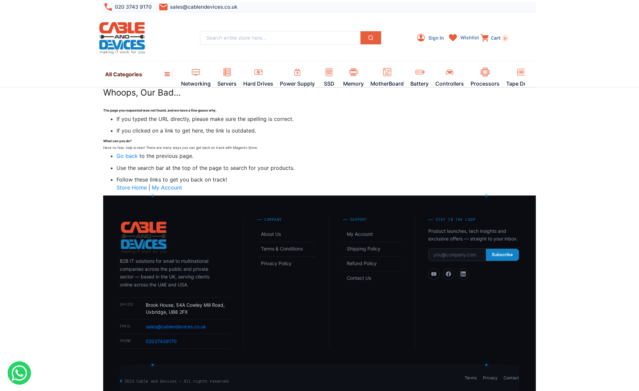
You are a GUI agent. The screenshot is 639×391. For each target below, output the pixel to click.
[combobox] (280, 37)
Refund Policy (362, 263)
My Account (167, 187)
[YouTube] (434, 274)
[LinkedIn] (463, 274)
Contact (511, 377)
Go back (127, 156)
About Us (271, 234)
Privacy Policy (276, 263)
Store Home (131, 187)
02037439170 (161, 341)
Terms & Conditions (282, 248)
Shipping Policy (363, 248)
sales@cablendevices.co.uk (203, 7)
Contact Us (359, 278)
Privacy (490, 377)
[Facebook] (448, 274)
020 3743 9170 (133, 7)
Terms (471, 377)
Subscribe (502, 254)
